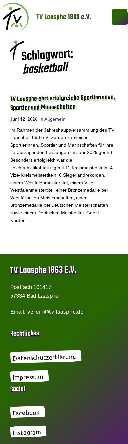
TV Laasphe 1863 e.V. (63, 17)
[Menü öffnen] (120, 17)
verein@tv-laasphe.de (55, 311)
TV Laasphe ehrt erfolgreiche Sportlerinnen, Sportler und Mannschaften (62, 103)
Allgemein (55, 119)
